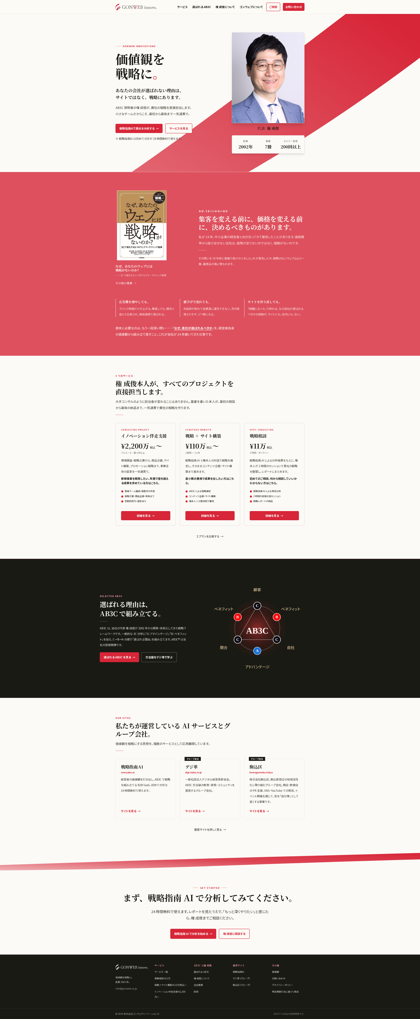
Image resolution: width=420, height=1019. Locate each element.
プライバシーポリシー (282, 985)
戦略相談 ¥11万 (162, 978)
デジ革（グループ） (241, 978)
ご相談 (273, 7)
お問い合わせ (293, 7)
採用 (196, 991)
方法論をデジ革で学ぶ (159, 657)
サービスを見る (178, 128)
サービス (182, 7)
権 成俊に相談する (234, 934)
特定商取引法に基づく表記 (285, 991)
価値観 (275, 971)
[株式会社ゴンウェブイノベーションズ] (136, 7)
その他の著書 (126, 283)
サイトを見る (130, 811)
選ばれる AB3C (201, 7)
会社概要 (198, 985)
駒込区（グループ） (242, 985)
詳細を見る (146, 516)
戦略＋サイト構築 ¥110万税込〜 (171, 985)
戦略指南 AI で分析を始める (193, 934)
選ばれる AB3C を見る (119, 657)
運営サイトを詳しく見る (210, 829)
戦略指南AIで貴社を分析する (139, 128)
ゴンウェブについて (251, 7)
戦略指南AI (238, 971)
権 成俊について (225, 7)
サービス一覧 (161, 971)
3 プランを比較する (210, 536)
